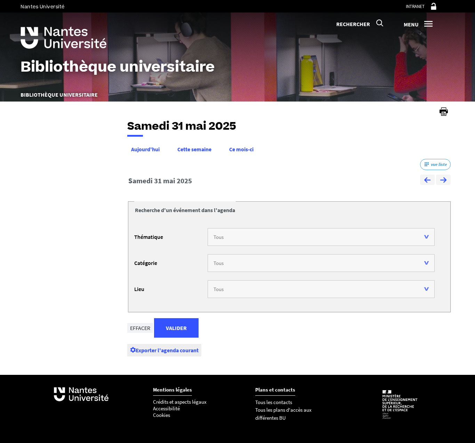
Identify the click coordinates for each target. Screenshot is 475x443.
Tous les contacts (273, 402)
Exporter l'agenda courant (167, 350)
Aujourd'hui (145, 149)
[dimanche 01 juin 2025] (443, 180)
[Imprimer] (443, 111)
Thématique (148, 236)
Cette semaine (194, 149)
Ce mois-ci (241, 149)
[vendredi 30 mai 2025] (427, 180)
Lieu (139, 288)
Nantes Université (43, 7)
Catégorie (145, 262)
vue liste (439, 164)
